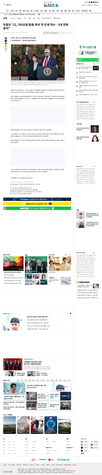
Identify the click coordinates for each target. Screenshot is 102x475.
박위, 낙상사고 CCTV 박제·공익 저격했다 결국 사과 (42, 396)
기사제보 (43, 465)
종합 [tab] (98, 63)
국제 (20, 11)
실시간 (12, 11)
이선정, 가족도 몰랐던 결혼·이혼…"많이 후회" (38, 323)
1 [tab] (65, 254)
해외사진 (54, 441)
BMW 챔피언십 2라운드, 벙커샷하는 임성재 (13, 278)
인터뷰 (26, 447)
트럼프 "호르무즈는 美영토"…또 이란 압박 (41, 375)
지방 (50, 11)
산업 (31, 11)
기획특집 (33, 447)
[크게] (70, 33)
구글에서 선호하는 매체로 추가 (52, 33)
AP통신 (67, 441)
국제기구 (19, 18)
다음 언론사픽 (95, 441)
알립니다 (74, 465)
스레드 (86, 450)
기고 (33, 444)
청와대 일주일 (52, 272)
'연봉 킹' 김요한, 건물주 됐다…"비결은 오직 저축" (14, 398)
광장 (69, 11)
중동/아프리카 (57, 18)
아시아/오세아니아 (46, 18)
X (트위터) (85, 447)
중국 (34, 18)
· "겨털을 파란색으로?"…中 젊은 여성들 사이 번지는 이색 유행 (87, 290)
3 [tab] (68, 254)
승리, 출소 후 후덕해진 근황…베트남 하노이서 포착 (36, 386)
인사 (26, 453)
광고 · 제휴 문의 (11, 465)
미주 (25, 18)
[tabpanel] (60, 265)
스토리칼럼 (34, 441)
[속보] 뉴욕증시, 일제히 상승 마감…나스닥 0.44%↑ (17, 14)
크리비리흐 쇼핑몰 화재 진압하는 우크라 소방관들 (14, 283)
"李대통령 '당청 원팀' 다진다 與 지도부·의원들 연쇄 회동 (33, 363)
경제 (24, 11)
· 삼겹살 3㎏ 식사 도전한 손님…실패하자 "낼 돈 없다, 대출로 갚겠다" (87, 298)
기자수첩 (78, 124)
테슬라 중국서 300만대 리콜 (54, 405)
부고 (30, 453)
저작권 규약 (31, 465)
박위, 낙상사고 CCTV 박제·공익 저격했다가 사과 (38, 326)
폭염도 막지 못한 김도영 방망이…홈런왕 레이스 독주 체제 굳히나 (42, 405)
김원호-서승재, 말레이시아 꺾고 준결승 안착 (13, 280)
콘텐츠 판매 (25, 465)
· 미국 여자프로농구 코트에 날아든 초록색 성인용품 (87, 292)
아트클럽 (27, 444)
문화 (53, 11)
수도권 (45, 11)
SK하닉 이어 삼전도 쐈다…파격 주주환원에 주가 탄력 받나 (14, 403)
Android (68, 450)
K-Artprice (83, 5)
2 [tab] (67, 254)
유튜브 (86, 444)
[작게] (68, 33)
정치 (16, 11)
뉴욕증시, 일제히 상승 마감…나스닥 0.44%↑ (54, 396)
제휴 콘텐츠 (85, 11)
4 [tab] (70, 254)
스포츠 (57, 11)
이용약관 (48, 465)
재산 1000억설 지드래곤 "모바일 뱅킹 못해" (37, 320)
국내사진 (47, 441)
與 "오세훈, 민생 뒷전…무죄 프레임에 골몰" (19, 375)
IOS (67, 453)
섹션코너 (27, 450)
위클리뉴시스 (96, 5)
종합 (18, 380)
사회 (41, 11)
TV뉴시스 (77, 11)
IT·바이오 (36, 11)
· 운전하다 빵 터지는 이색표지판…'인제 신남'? (87, 295)
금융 (27, 11)
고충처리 (37, 465)
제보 (90, 11)
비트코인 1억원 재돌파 (9, 275)
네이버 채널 (86, 441)
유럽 (29, 18)
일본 (38, 18)
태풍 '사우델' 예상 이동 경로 (54, 280)
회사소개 (5, 465)
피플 (77, 210)
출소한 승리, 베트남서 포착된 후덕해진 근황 (37, 317)
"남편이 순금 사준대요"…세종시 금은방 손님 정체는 (38, 329)
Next (50, 373)
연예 (62, 11)
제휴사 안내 (19, 465)
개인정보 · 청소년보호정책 (56, 465)
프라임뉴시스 (89, 5)
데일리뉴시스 (34, 450)
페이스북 (95, 444)
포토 (73, 11)
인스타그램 (96, 447)
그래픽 (47, 444)
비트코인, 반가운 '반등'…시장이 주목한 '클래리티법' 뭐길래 (13, 408)
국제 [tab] (94, 63)
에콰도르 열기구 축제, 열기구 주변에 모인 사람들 (14, 272)
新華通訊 (68, 444)
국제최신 (12, 18)
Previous (4, 373)
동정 (35, 453)
